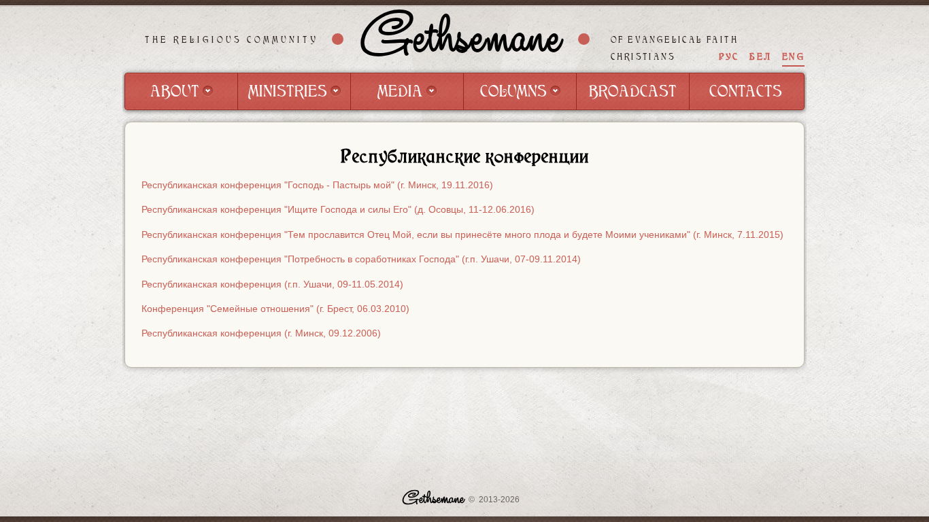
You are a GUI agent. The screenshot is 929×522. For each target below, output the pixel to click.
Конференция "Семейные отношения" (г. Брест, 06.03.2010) (275, 308)
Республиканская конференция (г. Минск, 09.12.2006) (261, 333)
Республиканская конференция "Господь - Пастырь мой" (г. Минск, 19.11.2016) (317, 184)
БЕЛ (760, 57)
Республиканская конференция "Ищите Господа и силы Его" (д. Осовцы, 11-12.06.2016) (338, 209)
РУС (729, 57)
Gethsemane (461, 38)
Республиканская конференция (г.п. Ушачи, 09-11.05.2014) (272, 284)
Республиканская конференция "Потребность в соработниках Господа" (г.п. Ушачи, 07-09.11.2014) (361, 259)
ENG (793, 57)
